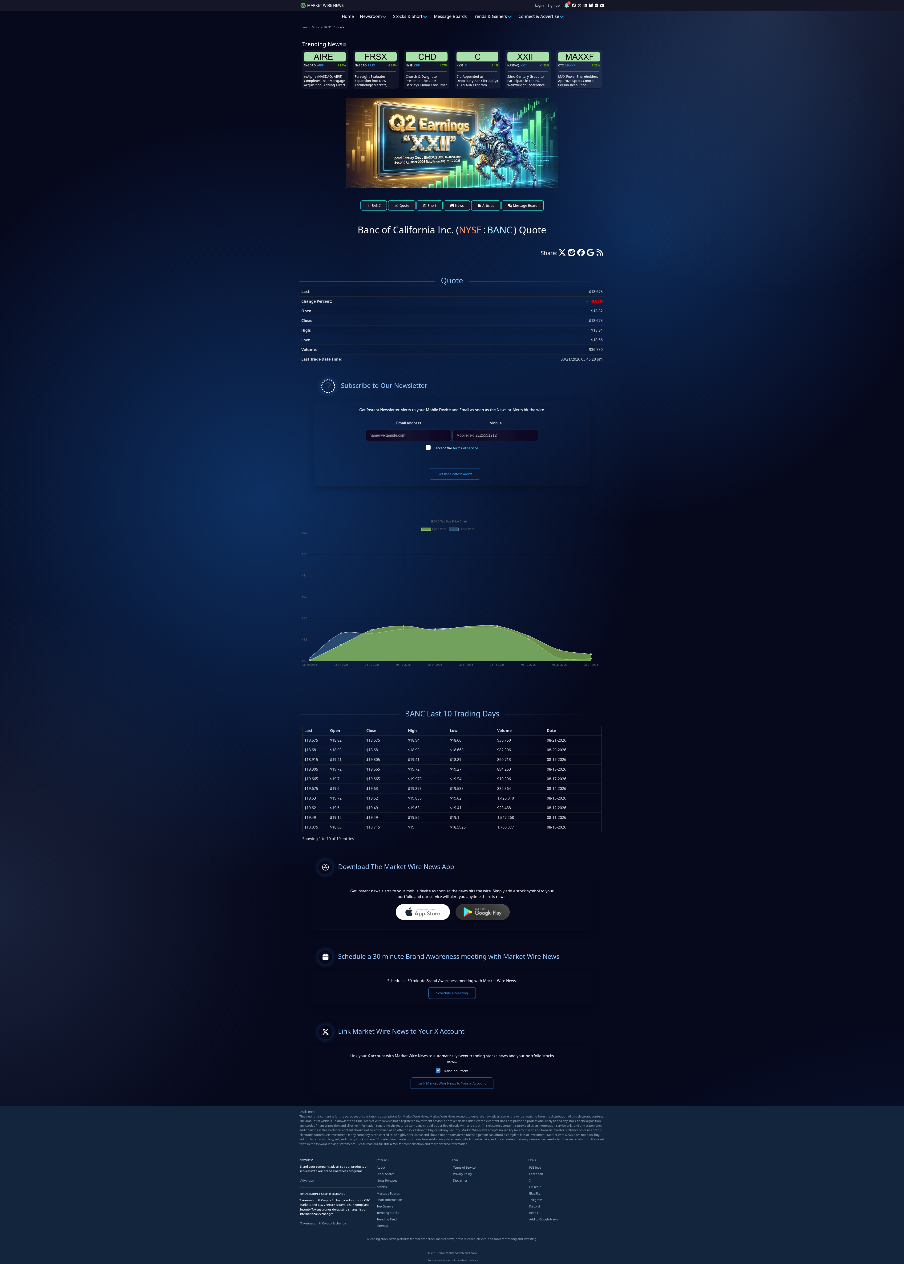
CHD (417, 65)
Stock (315, 27)
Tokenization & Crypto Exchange (323, 1223)
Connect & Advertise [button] (538, 16)
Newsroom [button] (371, 16)
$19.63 (310, 798)
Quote (404, 205)
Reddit (533, 1213)
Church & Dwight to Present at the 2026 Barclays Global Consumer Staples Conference (426, 83)
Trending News (322, 44)
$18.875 (311, 827)
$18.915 (311, 759)
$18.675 (311, 740)
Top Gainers (385, 1206)
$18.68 (310, 749)
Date (551, 730)
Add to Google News (543, 1219)
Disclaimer (460, 1180)
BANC (328, 27)
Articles (487, 205)
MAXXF (570, 65)
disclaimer (391, 1144)
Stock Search (386, 1174)
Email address (408, 423)
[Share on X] (562, 253)
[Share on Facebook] (581, 253)
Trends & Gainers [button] (490, 16)
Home (348, 16)
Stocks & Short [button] (408, 16)
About (381, 1167)
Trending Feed (387, 1219)
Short (431, 205)
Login (539, 5)
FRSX (371, 65)
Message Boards (450, 16)
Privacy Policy (462, 1174)
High (412, 730)
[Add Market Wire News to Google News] (590, 253)
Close (371, 730)
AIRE (320, 65)
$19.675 (311, 788)
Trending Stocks (455, 1071)
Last (308, 730)
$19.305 (311, 769)
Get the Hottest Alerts (454, 473)
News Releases (387, 1180)
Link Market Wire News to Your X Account (452, 1083)
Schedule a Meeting (452, 993)
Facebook (536, 1174)
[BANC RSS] (600, 253)
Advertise (307, 1180)
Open (335, 730)
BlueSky (534, 1193)
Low (454, 730)
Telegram (535, 1200)
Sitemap (382, 1225)
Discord (534, 1206)
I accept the (455, 448)
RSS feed (535, 1167)
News (459, 205)
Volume (504, 730)
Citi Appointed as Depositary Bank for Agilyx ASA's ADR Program (477, 80)
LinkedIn (535, 1187)
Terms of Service (464, 1167)
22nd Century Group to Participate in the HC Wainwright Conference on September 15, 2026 (526, 83)
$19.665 (311, 778)
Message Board (524, 205)
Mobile (495, 423)
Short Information (389, 1200)
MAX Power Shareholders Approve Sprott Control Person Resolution (578, 80)
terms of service (465, 448)
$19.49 (310, 817)
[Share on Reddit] (571, 253)
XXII (524, 65)
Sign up (554, 5)
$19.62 (310, 807)
